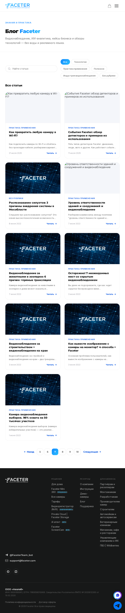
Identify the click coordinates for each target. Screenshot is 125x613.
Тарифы (55, 501)
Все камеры (58, 496)
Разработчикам (109, 496)
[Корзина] (109, 6)
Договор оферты (47, 602)
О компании (86, 484)
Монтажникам (108, 492)
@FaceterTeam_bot (21, 555)
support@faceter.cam (23, 560)
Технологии (80, 62)
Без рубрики (108, 75)
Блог (82, 501)
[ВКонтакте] (16, 572)
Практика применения (75, 68)
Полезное (99, 68)
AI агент (58, 522)
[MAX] (117, 595)
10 (77, 451)
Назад (30, 451)
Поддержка (87, 506)
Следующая (90, 451)
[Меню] (116, 6)
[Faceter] (17, 5)
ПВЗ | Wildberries (109, 545)
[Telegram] (8, 572)
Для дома (57, 484)
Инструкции (87, 488)
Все (65, 62)
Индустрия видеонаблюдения (79, 75)
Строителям (107, 509)
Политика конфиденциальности (20, 602)
